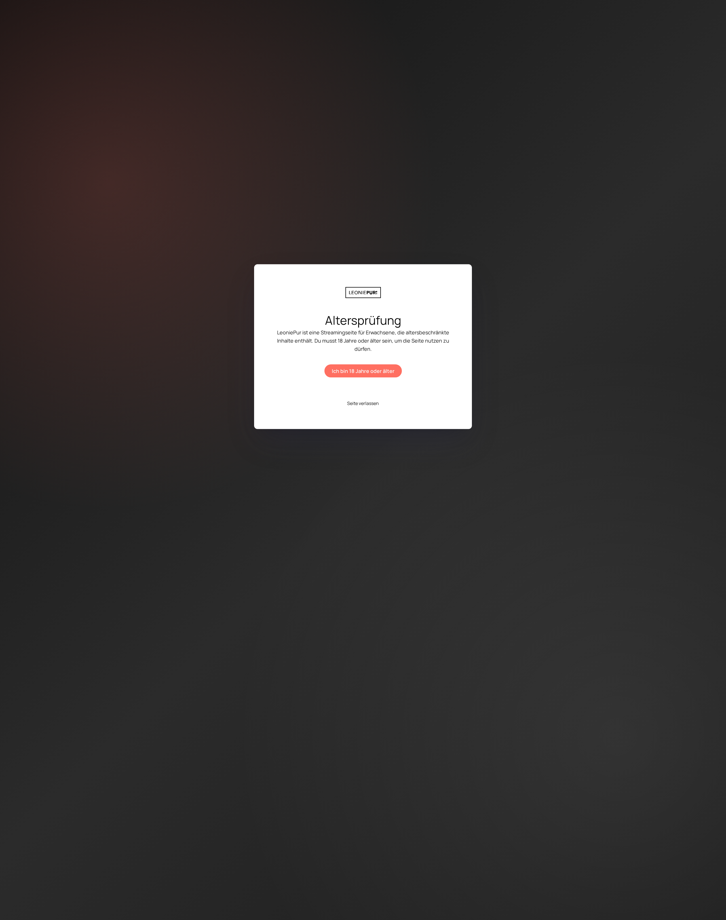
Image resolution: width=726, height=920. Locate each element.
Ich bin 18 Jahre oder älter (363, 371)
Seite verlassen (363, 403)
